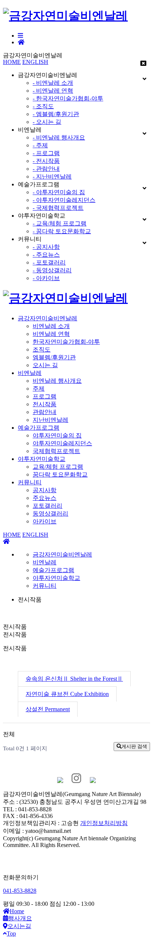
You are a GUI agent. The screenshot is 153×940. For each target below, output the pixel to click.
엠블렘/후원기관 (54, 357)
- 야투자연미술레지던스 (64, 200)
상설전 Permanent (48, 709)
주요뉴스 (44, 498)
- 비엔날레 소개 (53, 83)
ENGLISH (35, 62)
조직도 (42, 349)
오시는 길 (45, 365)
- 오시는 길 (47, 122)
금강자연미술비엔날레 (47, 318)
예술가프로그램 (38, 427)
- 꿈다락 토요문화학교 (62, 231)
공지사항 (44, 490)
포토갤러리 (47, 506)
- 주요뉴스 (46, 254)
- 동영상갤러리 (52, 270)
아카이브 (44, 521)
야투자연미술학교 (41, 459)
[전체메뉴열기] (20, 35)
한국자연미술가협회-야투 (66, 342)
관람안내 (44, 412)
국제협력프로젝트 (56, 451)
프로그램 (44, 396)
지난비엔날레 (50, 420)
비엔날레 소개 (51, 326)
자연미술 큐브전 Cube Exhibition (67, 694)
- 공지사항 (46, 247)
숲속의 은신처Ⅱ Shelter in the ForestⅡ (74, 679)
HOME (12, 62)
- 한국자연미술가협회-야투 (68, 98)
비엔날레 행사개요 (57, 381)
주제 (39, 388)
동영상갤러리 (50, 513)
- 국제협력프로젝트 (58, 208)
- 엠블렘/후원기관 (56, 114)
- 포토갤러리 (49, 262)
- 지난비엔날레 (52, 176)
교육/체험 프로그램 (58, 466)
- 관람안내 (46, 169)
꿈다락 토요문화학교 (60, 474)
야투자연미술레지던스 (62, 443)
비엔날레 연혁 (51, 334)
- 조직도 (43, 106)
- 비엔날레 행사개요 (59, 137)
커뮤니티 (30, 482)
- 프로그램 (46, 153)
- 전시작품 (46, 161)
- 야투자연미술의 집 (59, 192)
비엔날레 (30, 373)
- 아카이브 (46, 278)
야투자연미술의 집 (57, 435)
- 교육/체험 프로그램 (60, 223)
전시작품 (44, 404)
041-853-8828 (19, 891)
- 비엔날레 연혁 (53, 90)
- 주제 (40, 145)
